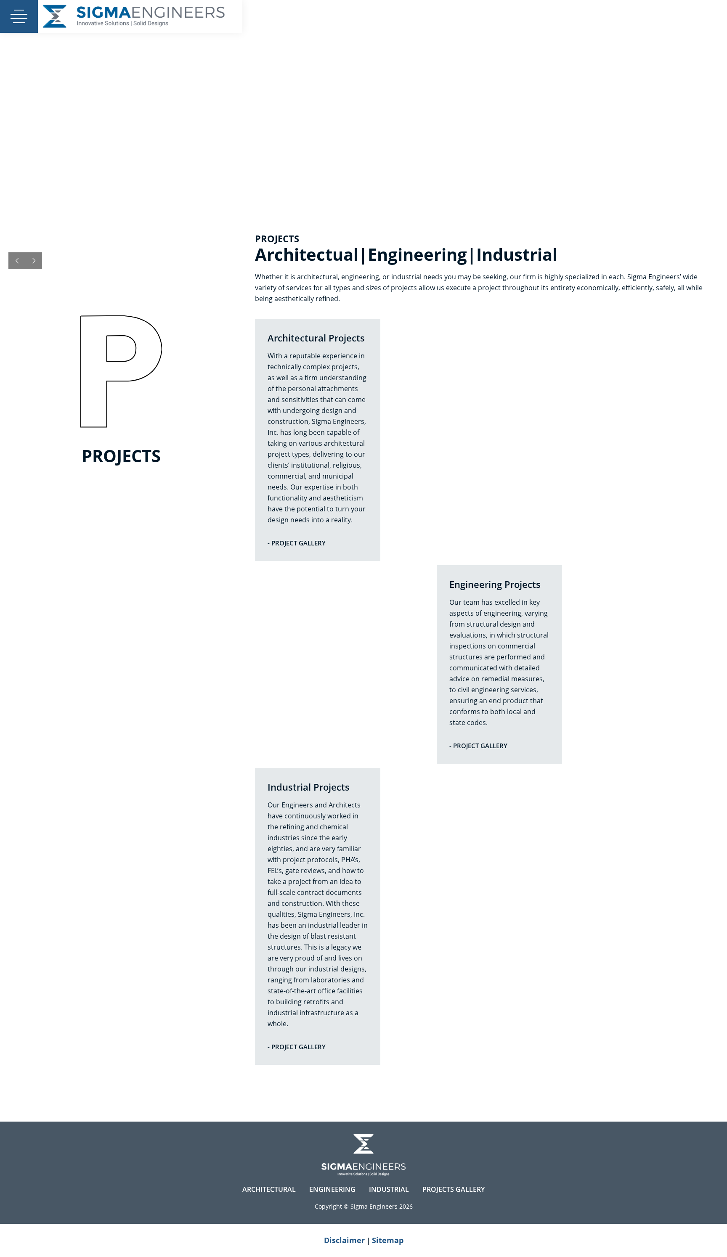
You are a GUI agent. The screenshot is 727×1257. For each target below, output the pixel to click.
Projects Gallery (453, 1189)
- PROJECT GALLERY (297, 543)
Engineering (332, 1189)
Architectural (269, 1189)
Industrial (389, 1189)
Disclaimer (344, 1240)
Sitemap (387, 1240)
